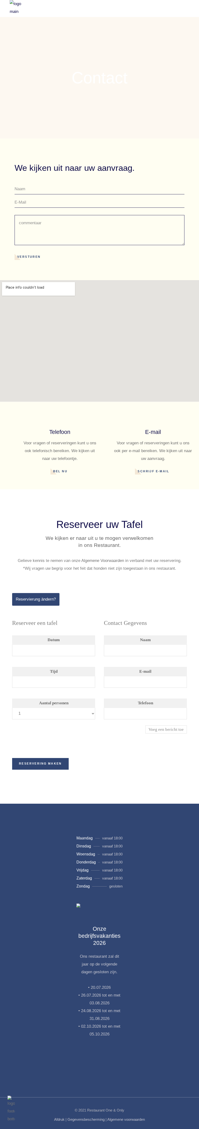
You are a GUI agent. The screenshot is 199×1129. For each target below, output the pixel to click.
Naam (145, 640)
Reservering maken (40, 763)
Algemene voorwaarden (126, 1119)
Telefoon (145, 703)
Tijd (54, 671)
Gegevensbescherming (86, 1119)
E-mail (145, 671)
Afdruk (59, 1119)
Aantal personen (53, 703)
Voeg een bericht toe (166, 729)
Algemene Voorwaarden (102, 560)
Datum (54, 640)
